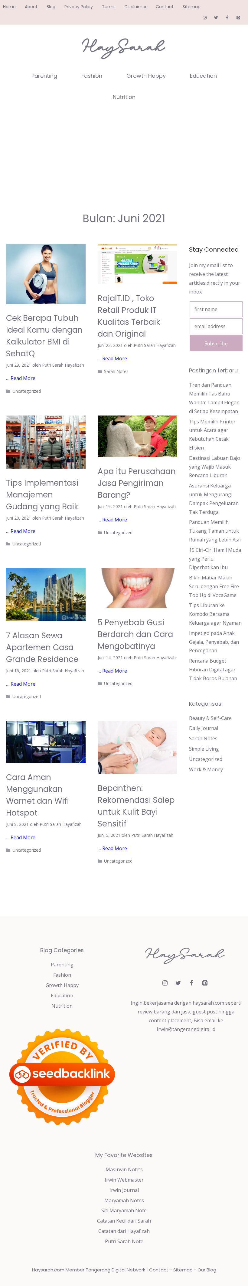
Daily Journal (203, 728)
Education (203, 76)
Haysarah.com (48, 1270)
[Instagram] (204, 18)
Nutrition (124, 97)
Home (9, 7)
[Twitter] (216, 18)
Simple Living (204, 748)
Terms (109, 7)
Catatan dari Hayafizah (124, 1231)
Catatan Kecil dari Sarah (124, 1220)
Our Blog (206, 1270)
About (31, 7)
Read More (23, 378)
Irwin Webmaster (124, 1179)
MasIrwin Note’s (124, 1169)
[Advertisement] (124, 153)
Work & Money (206, 769)
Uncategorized (26, 391)
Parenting (44, 76)
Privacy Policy (78, 7)
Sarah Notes (116, 371)
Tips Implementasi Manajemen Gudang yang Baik (42, 494)
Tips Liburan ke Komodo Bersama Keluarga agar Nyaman (215, 614)
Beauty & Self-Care (210, 718)
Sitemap (192, 7)
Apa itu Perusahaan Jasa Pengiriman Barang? (137, 483)
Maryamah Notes (124, 1200)
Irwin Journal (124, 1190)
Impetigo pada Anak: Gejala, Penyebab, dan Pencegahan (214, 642)
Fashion (91, 76)
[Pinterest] (238, 18)
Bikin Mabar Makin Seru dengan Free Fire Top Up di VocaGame (214, 586)
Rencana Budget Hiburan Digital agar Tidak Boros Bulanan (213, 669)
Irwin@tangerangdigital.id (186, 1029)
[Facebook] (227, 18)
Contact (165, 7)
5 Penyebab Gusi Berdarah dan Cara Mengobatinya (135, 634)
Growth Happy (146, 76)
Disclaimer (136, 7)
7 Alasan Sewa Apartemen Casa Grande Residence (42, 647)
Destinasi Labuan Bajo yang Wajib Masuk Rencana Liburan (214, 467)
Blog (51, 7)
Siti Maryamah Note (124, 1210)
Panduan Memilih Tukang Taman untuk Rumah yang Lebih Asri (215, 531)
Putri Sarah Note (124, 1241)
